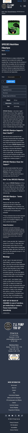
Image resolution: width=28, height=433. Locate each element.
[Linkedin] (19, 415)
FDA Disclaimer (14, 425)
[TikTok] (22, 415)
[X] (15, 415)
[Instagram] (6, 415)
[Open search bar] (21, 6)
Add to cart (11, 81)
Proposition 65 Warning (14, 410)
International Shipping (14, 395)
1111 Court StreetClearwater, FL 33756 (14, 335)
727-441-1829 (14, 341)
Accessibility (14, 427)
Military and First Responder (14, 397)
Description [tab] (5, 87)
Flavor (3, 76)
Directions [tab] (5, 93)
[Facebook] (9, 415)
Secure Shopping (14, 407)
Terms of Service (14, 430)
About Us (14, 387)
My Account (20, 1)
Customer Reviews (14, 405)
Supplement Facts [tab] (7, 90)
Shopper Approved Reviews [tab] (9, 96)
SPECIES (7, 50)
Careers (14, 402)
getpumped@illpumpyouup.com (14, 339)
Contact (14, 390)
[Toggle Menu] (24, 6)
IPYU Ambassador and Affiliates (14, 400)
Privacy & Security (14, 422)
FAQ (14, 392)
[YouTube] (12, 415)
